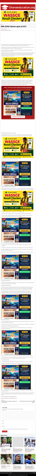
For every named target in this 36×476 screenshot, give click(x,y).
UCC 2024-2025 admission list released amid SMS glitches (27, 401)
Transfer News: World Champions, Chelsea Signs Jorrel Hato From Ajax (18, 459)
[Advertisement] (18, 37)
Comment (4, 410)
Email (3, 423)
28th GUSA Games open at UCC (13, 398)
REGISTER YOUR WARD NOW (18, 116)
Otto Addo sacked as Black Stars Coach (6, 459)
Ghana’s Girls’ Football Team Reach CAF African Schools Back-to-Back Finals (29, 442)
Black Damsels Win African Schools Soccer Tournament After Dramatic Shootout (18, 442)
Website (3, 426)
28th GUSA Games (5, 398)
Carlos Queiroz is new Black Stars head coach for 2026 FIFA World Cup (6, 442)
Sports (2, 24)
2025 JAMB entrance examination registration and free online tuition (9, 401)
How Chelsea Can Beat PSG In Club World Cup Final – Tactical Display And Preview (29, 459)
